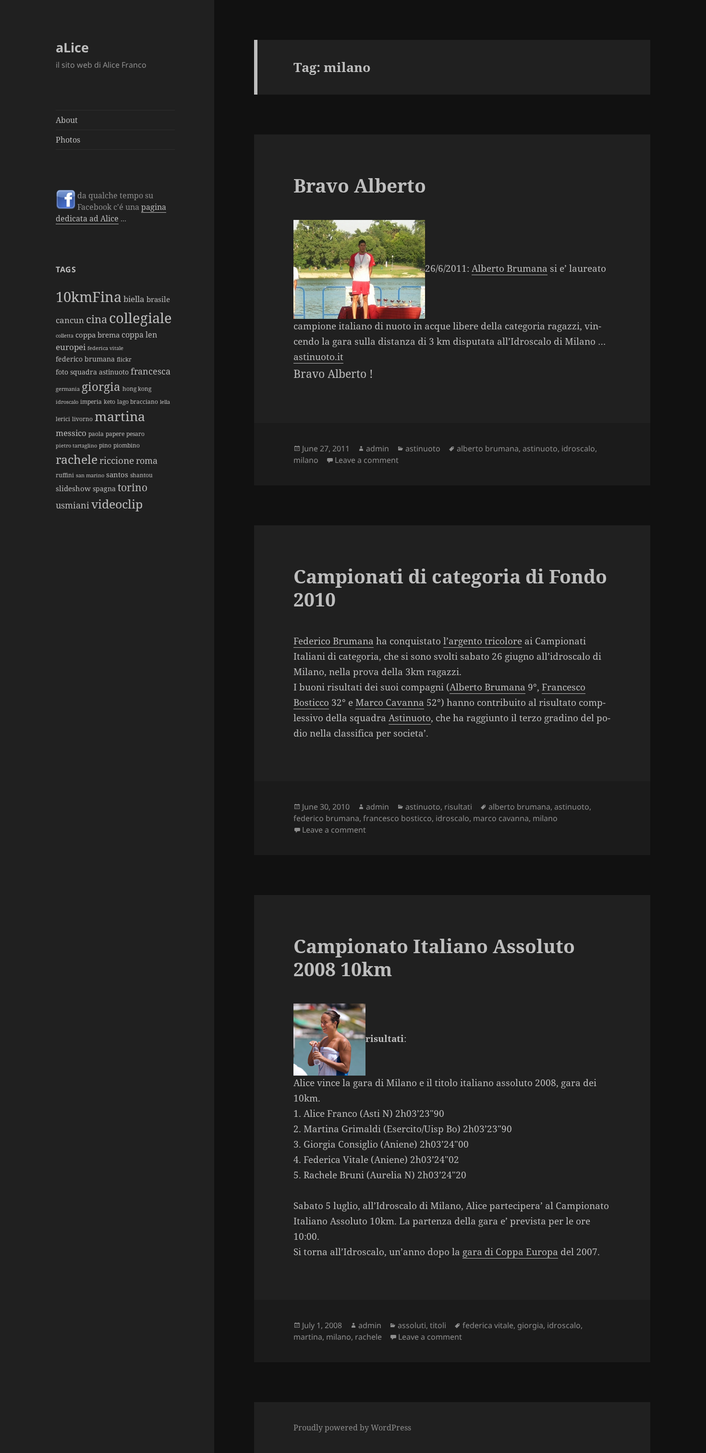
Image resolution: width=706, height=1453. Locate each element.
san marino (90, 475)
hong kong (136, 389)
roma (147, 460)
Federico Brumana (333, 641)
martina (120, 416)
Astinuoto (410, 718)
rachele (76, 459)
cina (96, 319)
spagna (104, 488)
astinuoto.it (318, 357)
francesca (150, 371)
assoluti (412, 1325)
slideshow (73, 488)
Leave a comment (367, 460)
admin (377, 448)
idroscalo (67, 402)
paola (96, 434)
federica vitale (105, 348)
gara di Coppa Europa (510, 1252)
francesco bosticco (397, 818)
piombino (126, 445)
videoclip (117, 504)
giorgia (101, 386)
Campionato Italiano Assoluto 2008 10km (434, 957)
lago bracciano (137, 402)
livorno (82, 419)
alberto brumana (488, 448)
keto (109, 402)
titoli (438, 1325)
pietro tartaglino (76, 445)
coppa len (139, 334)
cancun (70, 320)
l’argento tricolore (482, 641)
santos (117, 474)
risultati (458, 806)
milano (305, 460)
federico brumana (85, 358)
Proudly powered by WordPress (352, 1427)
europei (70, 346)
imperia (91, 402)
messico (71, 432)
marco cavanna (501, 818)
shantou (141, 475)
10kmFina (89, 296)
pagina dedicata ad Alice (111, 213)
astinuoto (422, 448)
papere (115, 434)
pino (105, 445)
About (67, 120)
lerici (63, 419)
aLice (72, 47)
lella (165, 402)
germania (68, 389)
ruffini (65, 475)
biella (134, 298)
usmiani (72, 505)
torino (132, 487)
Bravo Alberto (359, 185)
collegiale (140, 317)
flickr (124, 359)
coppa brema (97, 334)
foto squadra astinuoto (92, 371)
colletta (64, 335)
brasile (158, 299)
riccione (116, 460)
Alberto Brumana (510, 268)
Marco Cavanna (389, 702)
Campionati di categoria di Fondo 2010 (450, 587)
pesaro (135, 434)
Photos (68, 139)
